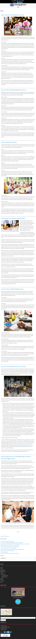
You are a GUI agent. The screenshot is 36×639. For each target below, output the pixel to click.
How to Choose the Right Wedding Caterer (12, 289)
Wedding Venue (4, 576)
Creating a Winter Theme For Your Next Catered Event (10, 553)
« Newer (18, 531)
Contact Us (2, 580)
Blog (1, 582)
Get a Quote (21, 0)
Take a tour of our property (18, 597)
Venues (2, 578)
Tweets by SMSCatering (5, 536)
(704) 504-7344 (15, 0)
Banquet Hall (3, 570)
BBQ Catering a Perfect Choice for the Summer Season (10, 545)
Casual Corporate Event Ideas (9, 142)
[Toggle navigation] (18, 7)
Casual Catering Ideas (4, 552)
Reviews (2, 579)
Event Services (3, 574)
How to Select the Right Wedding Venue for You (13, 90)
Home (2, 567)
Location (14, 2)
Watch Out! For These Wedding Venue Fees (12, 15)
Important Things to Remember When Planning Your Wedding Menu (12, 549)
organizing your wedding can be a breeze (19, 442)
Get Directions (3, 620)
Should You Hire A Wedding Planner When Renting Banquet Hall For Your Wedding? (15, 543)
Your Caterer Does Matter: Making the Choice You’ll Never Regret (12, 542)
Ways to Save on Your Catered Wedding (7, 550)
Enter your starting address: (5, 615)
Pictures (2, 572)
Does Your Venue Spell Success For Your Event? (13, 366)
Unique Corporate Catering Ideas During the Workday (10, 546)
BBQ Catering (3, 571)
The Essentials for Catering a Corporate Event (13, 218)
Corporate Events (5, 575)
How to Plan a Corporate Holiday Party (7, 541)
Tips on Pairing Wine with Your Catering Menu (9, 547)
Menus (2, 568)
